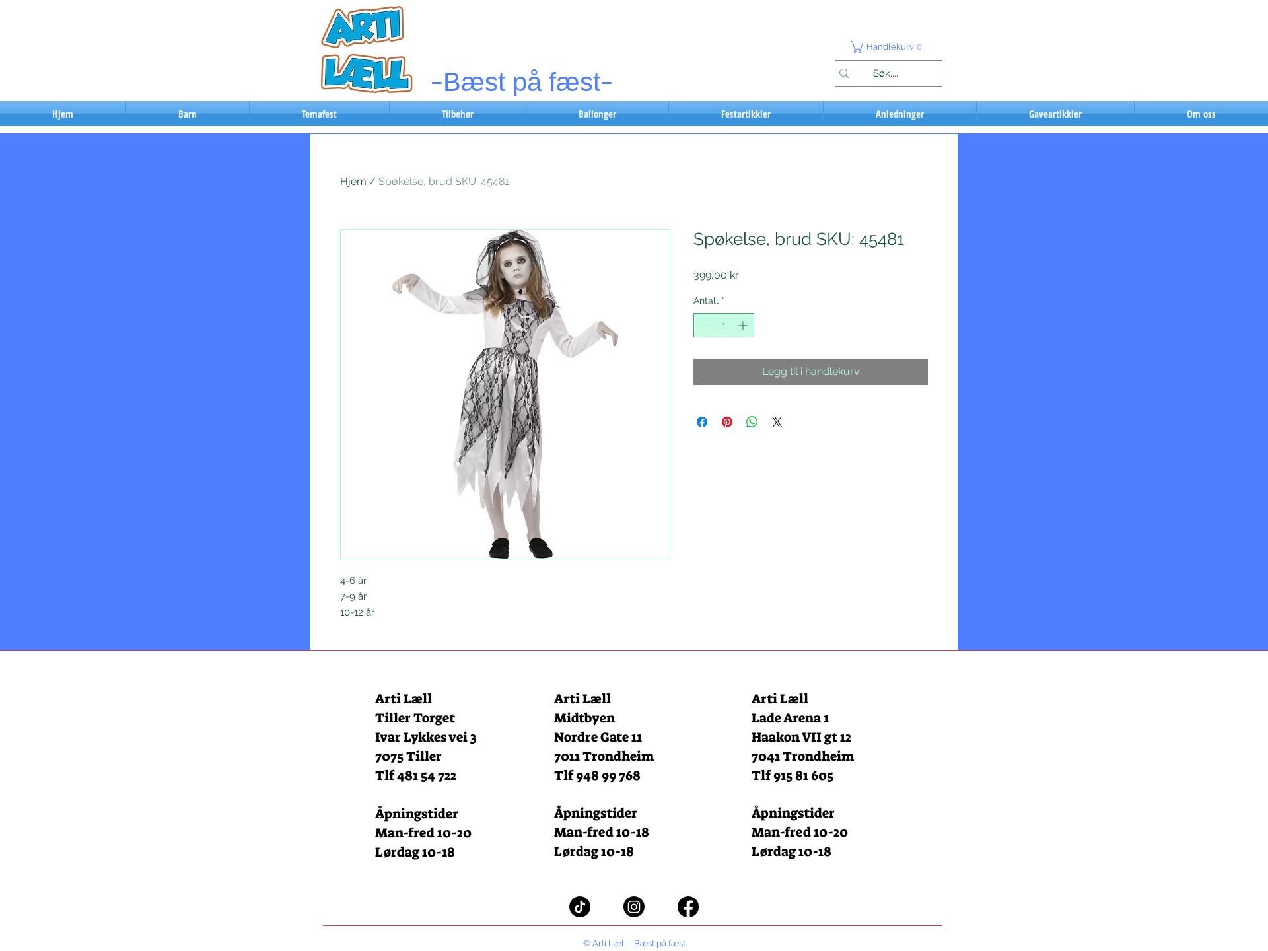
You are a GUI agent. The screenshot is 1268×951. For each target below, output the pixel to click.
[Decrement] (703, 325)
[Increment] (744, 325)
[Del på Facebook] (702, 422)
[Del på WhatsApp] (752, 422)
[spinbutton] (724, 325)
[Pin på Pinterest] (727, 422)
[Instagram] (634, 906)
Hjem (353, 181)
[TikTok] (579, 906)
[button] (888, 47)
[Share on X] (777, 422)
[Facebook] (688, 906)
